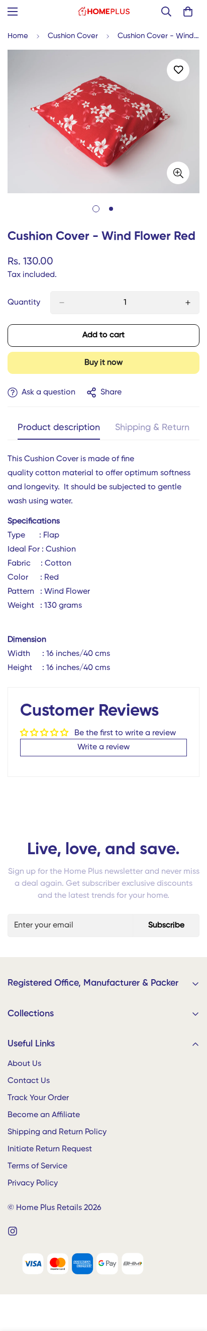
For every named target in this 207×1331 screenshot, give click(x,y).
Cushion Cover (73, 36)
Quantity (24, 303)
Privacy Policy (33, 1183)
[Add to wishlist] (178, 70)
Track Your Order (38, 1098)
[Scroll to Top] (189, 1278)
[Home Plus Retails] (103, 11)
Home (18, 36)
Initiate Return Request (50, 1149)
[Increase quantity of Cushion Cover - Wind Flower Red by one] (188, 303)
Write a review (103, 747)
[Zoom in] (178, 173)
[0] (187, 11)
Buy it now (103, 363)
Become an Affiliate (44, 1115)
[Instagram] (13, 1231)
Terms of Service (37, 1166)
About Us (24, 1064)
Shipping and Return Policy (57, 1132)
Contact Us (29, 1081)
